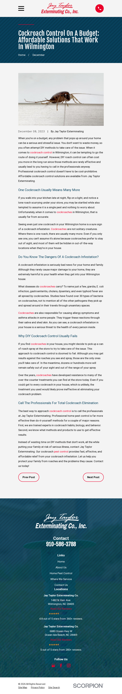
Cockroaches (59, 229)
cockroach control (41, 152)
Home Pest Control (61, 573)
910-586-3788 (61, 544)
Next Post (93, 477)
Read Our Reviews (61, 608)
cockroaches (64, 212)
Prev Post (29, 477)
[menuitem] (22, 687)
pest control (61, 451)
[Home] (59, 8)
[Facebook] (61, 665)
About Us (61, 567)
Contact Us (61, 585)
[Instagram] (69, 665)
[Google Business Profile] (53, 665)
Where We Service (61, 579)
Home (61, 561)
